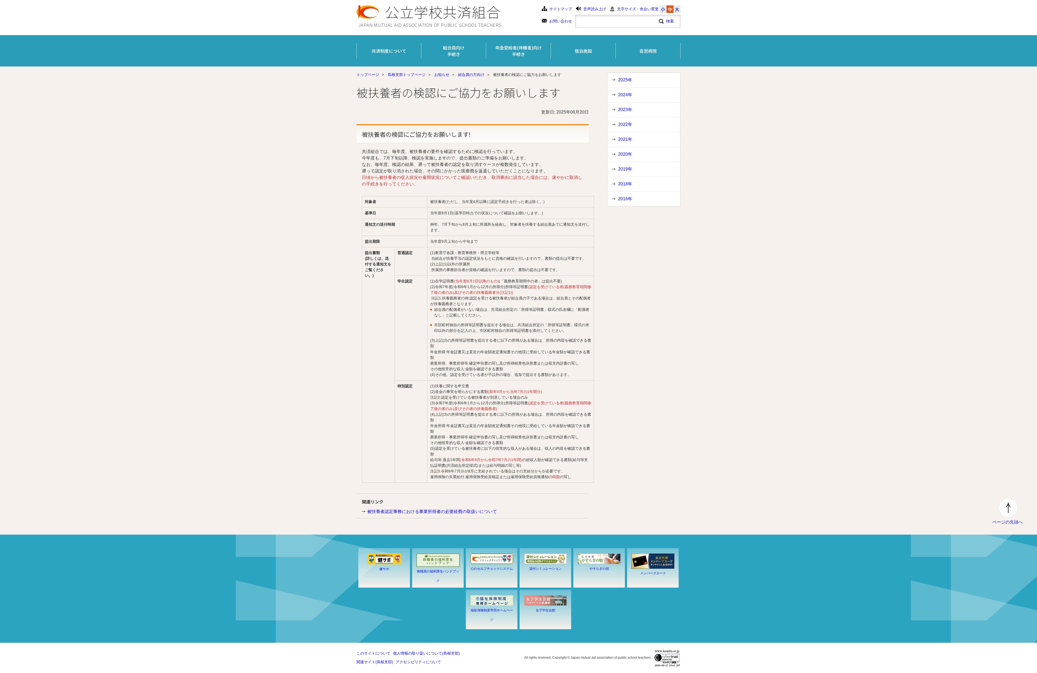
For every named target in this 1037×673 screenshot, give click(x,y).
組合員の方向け (471, 75)
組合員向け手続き (453, 50)
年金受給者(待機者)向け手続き (518, 50)
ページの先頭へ (1007, 522)
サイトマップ (560, 9)
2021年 (625, 139)
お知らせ (441, 75)
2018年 (625, 184)
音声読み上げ (594, 9)
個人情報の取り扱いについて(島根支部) (426, 653)
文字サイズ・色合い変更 (638, 9)
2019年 (625, 169)
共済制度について (389, 51)
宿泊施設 (583, 51)
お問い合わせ (560, 21)
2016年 (625, 198)
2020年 (625, 154)
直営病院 (648, 51)
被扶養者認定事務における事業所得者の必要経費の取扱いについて (432, 511)
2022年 (625, 124)
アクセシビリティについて (418, 662)
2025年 (625, 80)
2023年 (625, 109)
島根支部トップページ (407, 75)
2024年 (625, 94)
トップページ (367, 75)
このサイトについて (373, 653)
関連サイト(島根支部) (374, 662)
